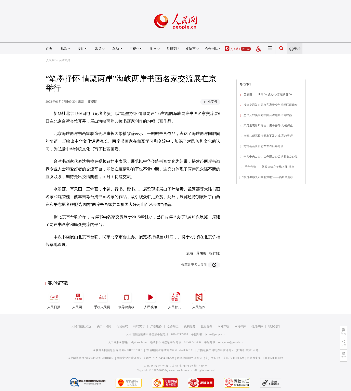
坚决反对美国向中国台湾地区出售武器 (268, 115)
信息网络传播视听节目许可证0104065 (90, 358)
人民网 (50, 60)
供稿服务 (189, 326)
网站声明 (223, 326)
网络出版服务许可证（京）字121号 (199, 358)
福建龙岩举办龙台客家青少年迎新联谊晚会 (271, 104)
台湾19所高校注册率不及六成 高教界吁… (270, 135)
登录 (297, 48)
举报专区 (173, 48)
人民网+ (78, 307)
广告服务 (156, 326)
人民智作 (198, 307)
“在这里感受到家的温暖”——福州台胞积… (269, 177)
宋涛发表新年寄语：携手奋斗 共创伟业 (268, 125)
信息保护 (257, 326)
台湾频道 (64, 60)
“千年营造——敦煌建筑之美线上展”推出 (269, 166)
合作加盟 (173, 326)
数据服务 (206, 326)
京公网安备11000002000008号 (265, 358)
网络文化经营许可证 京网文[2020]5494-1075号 (145, 358)
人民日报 (53, 307)
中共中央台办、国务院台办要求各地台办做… (272, 156)
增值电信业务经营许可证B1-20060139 (169, 350)
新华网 (92, 101)
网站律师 (240, 326)
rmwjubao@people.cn (230, 342)
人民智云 (174, 307)
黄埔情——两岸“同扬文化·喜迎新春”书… (269, 94)
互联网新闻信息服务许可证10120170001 (118, 350)
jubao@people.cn (215, 334)
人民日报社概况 (81, 326)
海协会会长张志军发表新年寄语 (263, 146)
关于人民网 (104, 326)
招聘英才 (139, 326)
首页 (49, 48)
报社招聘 (122, 326)
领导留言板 (126, 307)
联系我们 (274, 326)
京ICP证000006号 (234, 358)
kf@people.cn (139, 342)
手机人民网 (102, 307)
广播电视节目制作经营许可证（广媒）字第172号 (227, 350)
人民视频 (150, 307)
